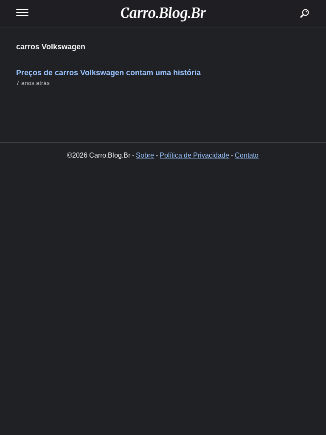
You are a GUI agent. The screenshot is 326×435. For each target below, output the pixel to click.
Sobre (145, 155)
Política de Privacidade (194, 155)
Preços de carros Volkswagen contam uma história (108, 72)
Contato (247, 155)
